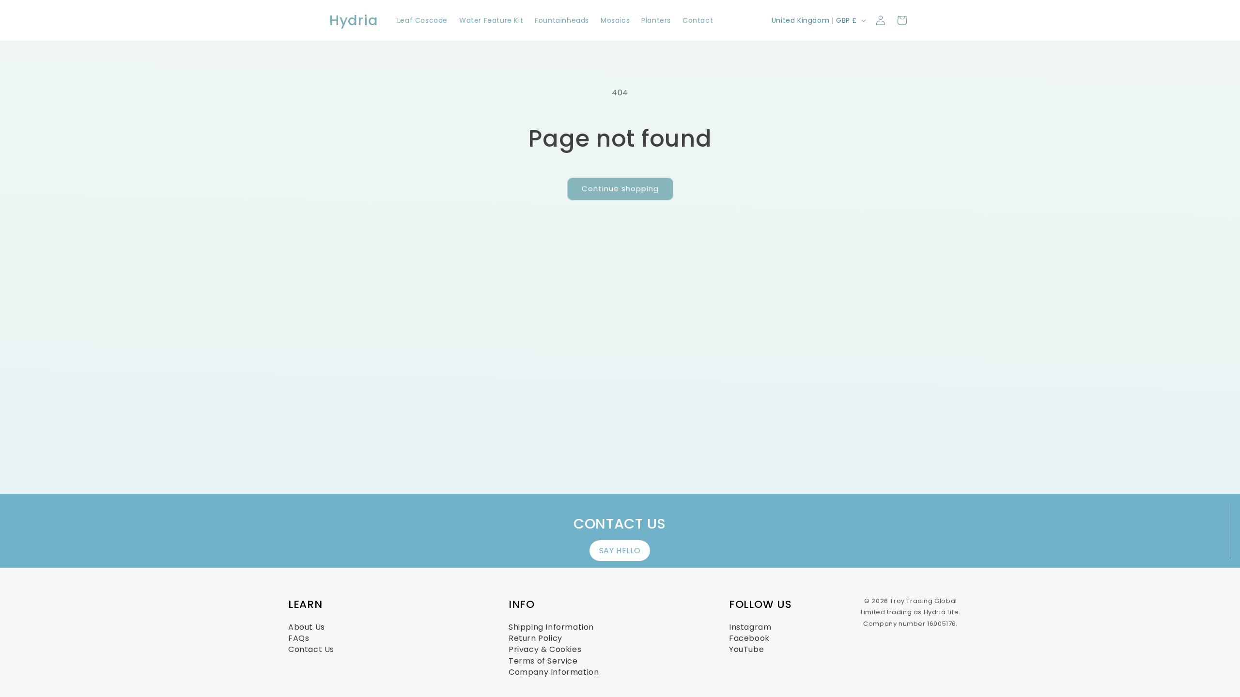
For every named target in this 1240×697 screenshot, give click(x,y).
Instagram (750, 627)
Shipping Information (551, 627)
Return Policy (535, 638)
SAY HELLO (619, 550)
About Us (306, 627)
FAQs (298, 638)
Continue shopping (620, 188)
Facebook (749, 638)
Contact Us (311, 649)
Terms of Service (543, 661)
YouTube (746, 649)
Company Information (554, 672)
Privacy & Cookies (545, 649)
